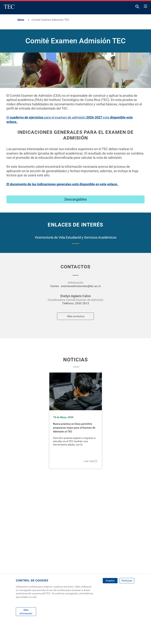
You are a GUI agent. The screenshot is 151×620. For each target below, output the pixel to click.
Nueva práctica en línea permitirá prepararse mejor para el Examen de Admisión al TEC (74, 427)
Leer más (89, 461)
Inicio (20, 19)
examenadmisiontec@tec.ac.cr (81, 286)
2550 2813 (82, 303)
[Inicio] (9, 6)
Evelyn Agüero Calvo (75, 296)
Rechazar (127, 580)
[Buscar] (137, 7)
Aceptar (110, 580)
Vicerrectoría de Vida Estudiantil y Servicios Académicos (75, 237)
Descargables (75, 199)
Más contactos (75, 316)
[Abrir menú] (145, 5)
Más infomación (26, 611)
